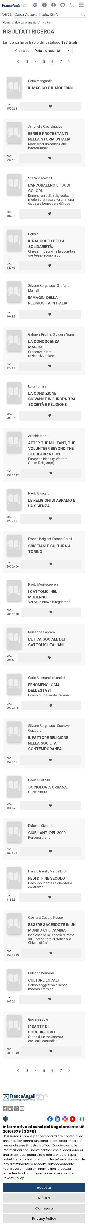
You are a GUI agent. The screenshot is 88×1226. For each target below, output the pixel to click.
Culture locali (43, 980)
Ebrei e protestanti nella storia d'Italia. (49, 136)
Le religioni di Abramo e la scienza (51, 503)
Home (6, 22)
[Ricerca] (83, 14)
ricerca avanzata (26, 22)
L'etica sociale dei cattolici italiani (46, 642)
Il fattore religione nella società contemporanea (48, 743)
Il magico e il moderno (50, 88)
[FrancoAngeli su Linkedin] (10, 1109)
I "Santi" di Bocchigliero (41, 1029)
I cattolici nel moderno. (42, 594)
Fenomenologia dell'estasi (44, 688)
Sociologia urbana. (48, 787)
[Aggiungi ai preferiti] (50, 106)
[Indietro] (19, 62)
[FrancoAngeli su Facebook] (5, 1109)
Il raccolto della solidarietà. (46, 244)
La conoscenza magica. (44, 344)
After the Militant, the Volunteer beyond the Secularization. (51, 448)
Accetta (44, 1187)
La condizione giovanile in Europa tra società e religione (52, 399)
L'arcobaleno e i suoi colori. (49, 188)
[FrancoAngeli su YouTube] (22, 1109)
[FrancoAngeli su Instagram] (16, 1109)
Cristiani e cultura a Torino (49, 549)
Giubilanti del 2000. (47, 833)
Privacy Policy (44, 1218)
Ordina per (23, 51)
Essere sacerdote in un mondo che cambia (52, 927)
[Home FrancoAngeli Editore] (15, 5)
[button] (34, 5)
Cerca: (7, 14)
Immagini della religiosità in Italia (47, 300)
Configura (44, 1208)
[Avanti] (69, 62)
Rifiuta (44, 1198)
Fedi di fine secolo (46, 878)
